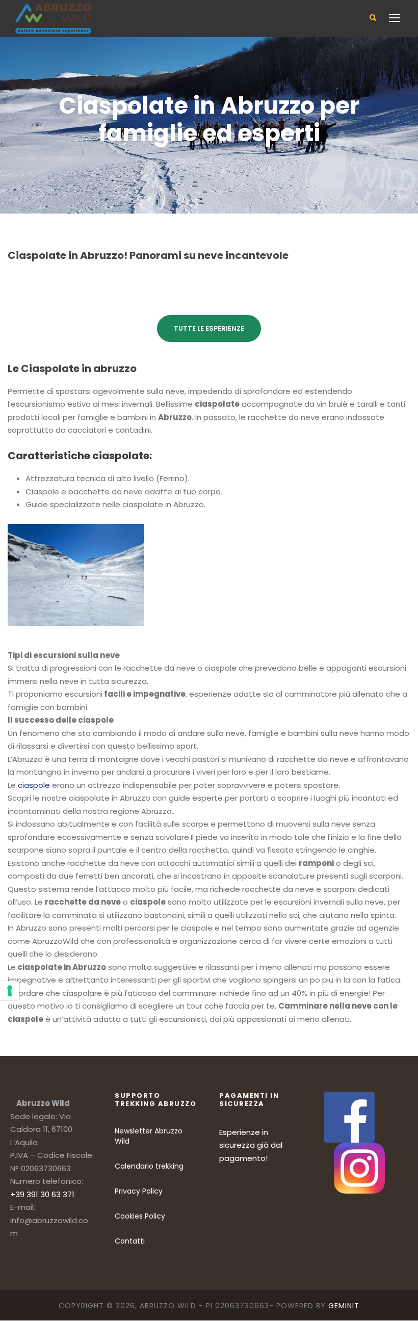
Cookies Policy (140, 1216)
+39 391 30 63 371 (42, 1194)
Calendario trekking (149, 1166)
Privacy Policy (139, 1191)
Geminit (343, 1306)
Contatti (130, 1241)
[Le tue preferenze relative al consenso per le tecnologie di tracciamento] (9, 990)
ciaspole (34, 785)
